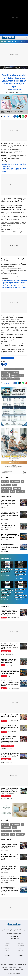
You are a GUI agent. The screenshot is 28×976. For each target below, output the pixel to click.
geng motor (20, 491)
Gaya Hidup (18, 71)
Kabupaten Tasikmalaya (7, 745)
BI (22, 481)
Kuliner (21, 948)
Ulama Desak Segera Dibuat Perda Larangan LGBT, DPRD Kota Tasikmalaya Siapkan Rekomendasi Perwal (21, 593)
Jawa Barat (3, 41)
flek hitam (5, 372)
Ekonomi (17, 41)
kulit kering (5, 375)
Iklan (24, 964)
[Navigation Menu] (26, 38)
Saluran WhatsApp (18, 969)
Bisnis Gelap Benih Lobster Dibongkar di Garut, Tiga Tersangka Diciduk (8, 525)
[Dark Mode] (23, 38)
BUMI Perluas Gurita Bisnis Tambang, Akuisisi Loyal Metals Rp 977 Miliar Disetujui (10, 535)
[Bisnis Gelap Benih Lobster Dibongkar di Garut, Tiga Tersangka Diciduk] (23, 526)
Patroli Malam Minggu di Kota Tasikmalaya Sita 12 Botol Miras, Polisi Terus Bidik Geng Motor (9, 514)
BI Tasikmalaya (6, 485)
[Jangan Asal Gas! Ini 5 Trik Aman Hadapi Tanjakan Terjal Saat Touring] (23, 728)
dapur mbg (17, 488)
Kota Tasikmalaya (6, 651)
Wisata (20, 953)
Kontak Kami (18, 964)
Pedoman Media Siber (19, 967)
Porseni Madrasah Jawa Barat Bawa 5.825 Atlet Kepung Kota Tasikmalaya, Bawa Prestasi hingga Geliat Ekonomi (9, 791)
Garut (12, 491)
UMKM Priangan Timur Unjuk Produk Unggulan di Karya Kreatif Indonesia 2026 (9, 716)
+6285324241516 (14, 938)
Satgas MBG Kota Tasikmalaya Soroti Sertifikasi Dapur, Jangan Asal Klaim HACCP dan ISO (10, 755)
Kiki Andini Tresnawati (16, 89)
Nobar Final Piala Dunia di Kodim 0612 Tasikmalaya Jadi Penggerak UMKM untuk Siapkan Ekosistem (7, 593)
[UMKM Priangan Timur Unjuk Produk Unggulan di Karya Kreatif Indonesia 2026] (23, 717)
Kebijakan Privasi (7, 967)
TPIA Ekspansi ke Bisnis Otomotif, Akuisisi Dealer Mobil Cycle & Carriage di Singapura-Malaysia (10, 547)
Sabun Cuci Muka (7, 379)
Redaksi (3, 964)
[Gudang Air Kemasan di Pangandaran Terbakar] (7, 564)
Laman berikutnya (7, 358)
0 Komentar (5, 116)
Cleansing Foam (9, 369)
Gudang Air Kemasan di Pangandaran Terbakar (7, 571)
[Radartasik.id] (8, 38)
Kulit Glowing (14, 372)
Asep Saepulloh (15, 481)
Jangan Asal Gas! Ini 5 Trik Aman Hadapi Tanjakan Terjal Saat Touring (9, 727)
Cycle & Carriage (6, 488)
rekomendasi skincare (17, 375)
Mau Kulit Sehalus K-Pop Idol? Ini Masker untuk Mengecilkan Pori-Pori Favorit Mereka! (14, 169)
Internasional (21, 945)
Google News (8, 969)
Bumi (14, 485)
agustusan (5, 481)
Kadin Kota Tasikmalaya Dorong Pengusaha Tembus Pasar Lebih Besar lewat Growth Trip (9, 502)
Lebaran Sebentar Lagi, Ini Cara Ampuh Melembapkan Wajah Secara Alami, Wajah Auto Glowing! (14, 164)
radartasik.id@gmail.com (14, 933)
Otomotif (4, 731)
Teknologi (7, 955)
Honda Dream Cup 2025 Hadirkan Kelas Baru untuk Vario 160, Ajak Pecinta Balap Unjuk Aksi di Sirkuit (14, 287)
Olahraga (7, 953)
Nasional (10, 41)
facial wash (19, 369)
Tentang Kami (10, 964)
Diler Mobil (5, 491)
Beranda (3, 71)
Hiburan (23, 41)
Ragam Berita (10, 71)
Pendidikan (20, 950)
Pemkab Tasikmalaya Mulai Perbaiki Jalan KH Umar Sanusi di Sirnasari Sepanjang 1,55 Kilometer (21, 573)
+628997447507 (14, 936)
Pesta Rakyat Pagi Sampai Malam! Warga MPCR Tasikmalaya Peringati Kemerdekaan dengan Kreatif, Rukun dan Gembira (9, 740)
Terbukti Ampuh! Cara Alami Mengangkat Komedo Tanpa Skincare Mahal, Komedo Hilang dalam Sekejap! (14, 282)
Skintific (16, 379)
